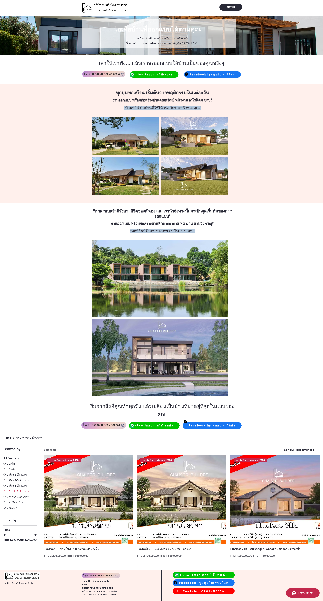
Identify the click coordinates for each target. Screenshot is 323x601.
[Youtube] (178, 590)
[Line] (132, 75)
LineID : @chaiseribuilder (97, 581)
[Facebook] (186, 74)
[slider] (5, 535)
